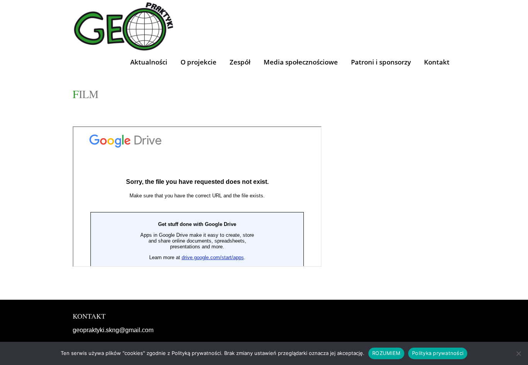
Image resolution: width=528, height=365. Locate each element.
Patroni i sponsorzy (381, 62)
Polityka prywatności (437, 353)
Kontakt (437, 62)
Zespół (240, 62)
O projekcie (198, 62)
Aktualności (148, 62)
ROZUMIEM (386, 353)
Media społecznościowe (301, 62)
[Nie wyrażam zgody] (518, 353)
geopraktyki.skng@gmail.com (113, 330)
